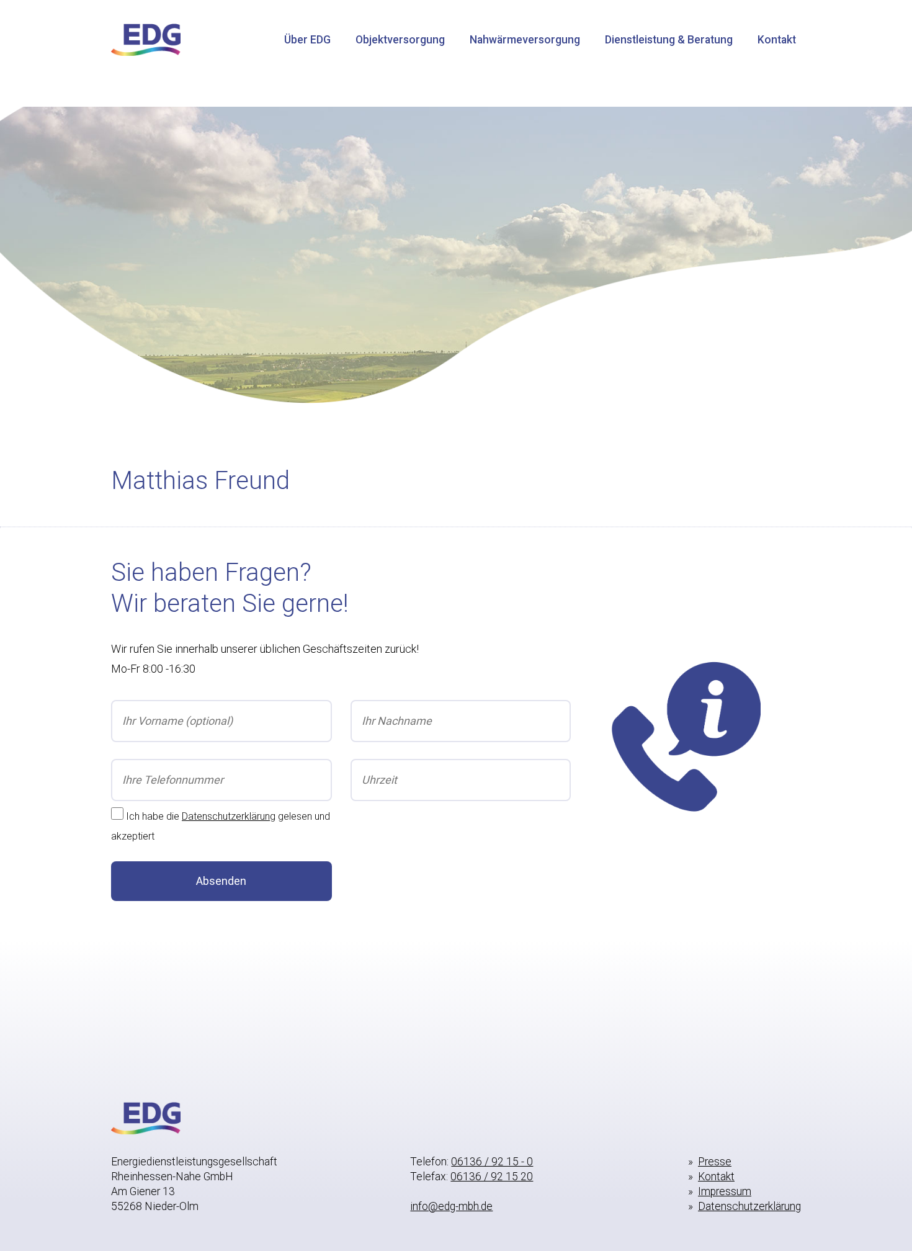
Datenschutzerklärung (228, 816)
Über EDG (307, 40)
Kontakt (777, 40)
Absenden (221, 880)
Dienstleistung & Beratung (669, 40)
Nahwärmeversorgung (525, 40)
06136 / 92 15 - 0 (492, 1161)
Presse (714, 1161)
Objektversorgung (400, 40)
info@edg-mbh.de (451, 1206)
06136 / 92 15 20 (491, 1176)
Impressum (724, 1191)
